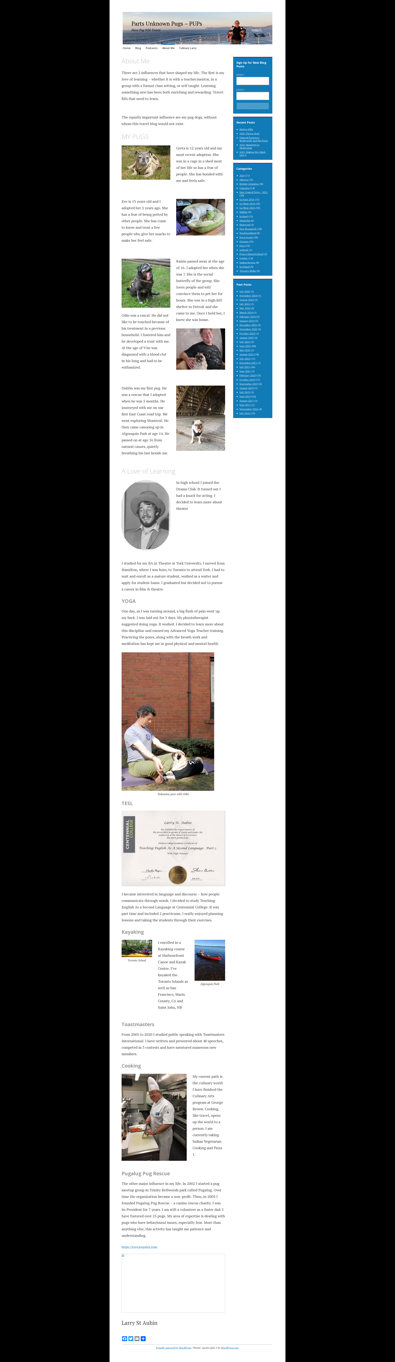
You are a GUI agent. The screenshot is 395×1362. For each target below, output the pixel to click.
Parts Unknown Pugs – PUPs (166, 23)
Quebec (243, 258)
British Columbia (248, 184)
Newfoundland (247, 233)
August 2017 (246, 400)
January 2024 (246, 321)
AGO (242, 175)
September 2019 (248, 384)
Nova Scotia (246, 237)
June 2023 (245, 346)
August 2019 (246, 388)
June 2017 (245, 405)
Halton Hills (246, 129)
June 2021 (245, 371)
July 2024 (244, 304)
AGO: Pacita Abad (249, 133)
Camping (244, 188)
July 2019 (244, 392)
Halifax (243, 212)
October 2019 (247, 379)
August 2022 (246, 354)
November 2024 (248, 295)
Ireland (243, 216)
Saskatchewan (247, 262)
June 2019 (245, 396)
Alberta (243, 179)
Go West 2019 (247, 203)
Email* (240, 89)
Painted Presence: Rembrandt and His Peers (253, 139)
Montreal (244, 224)
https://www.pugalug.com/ (140, 1247)
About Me (168, 48)
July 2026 (244, 291)
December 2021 (248, 363)
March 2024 (246, 312)
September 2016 (248, 409)
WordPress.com (230, 1347)
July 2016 (244, 413)
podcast (243, 250)
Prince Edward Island (251, 254)
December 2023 (248, 325)
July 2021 (244, 367)
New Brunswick (248, 229)
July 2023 (244, 342)
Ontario (243, 241)
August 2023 (246, 337)
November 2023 (248, 329)
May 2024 (244, 308)
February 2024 (247, 316)
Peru (242, 245)
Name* (240, 74)
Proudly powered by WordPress (173, 1347)
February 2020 (247, 375)
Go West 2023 (247, 208)
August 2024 (246, 300)
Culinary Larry (188, 48)
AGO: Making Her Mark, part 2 (252, 153)
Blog (138, 48)
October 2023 (247, 333)
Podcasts (152, 48)
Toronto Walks (247, 271)
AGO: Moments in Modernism (249, 146)
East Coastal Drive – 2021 (253, 192)
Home (127, 48)
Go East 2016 (246, 199)
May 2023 (244, 350)
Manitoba (244, 220)
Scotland (244, 266)
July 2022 (244, 358)
